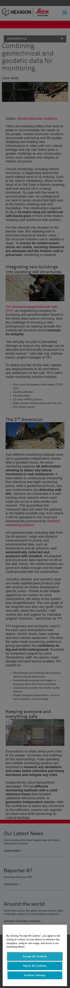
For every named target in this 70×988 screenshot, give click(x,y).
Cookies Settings (35, 975)
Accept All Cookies (35, 956)
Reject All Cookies (34, 965)
